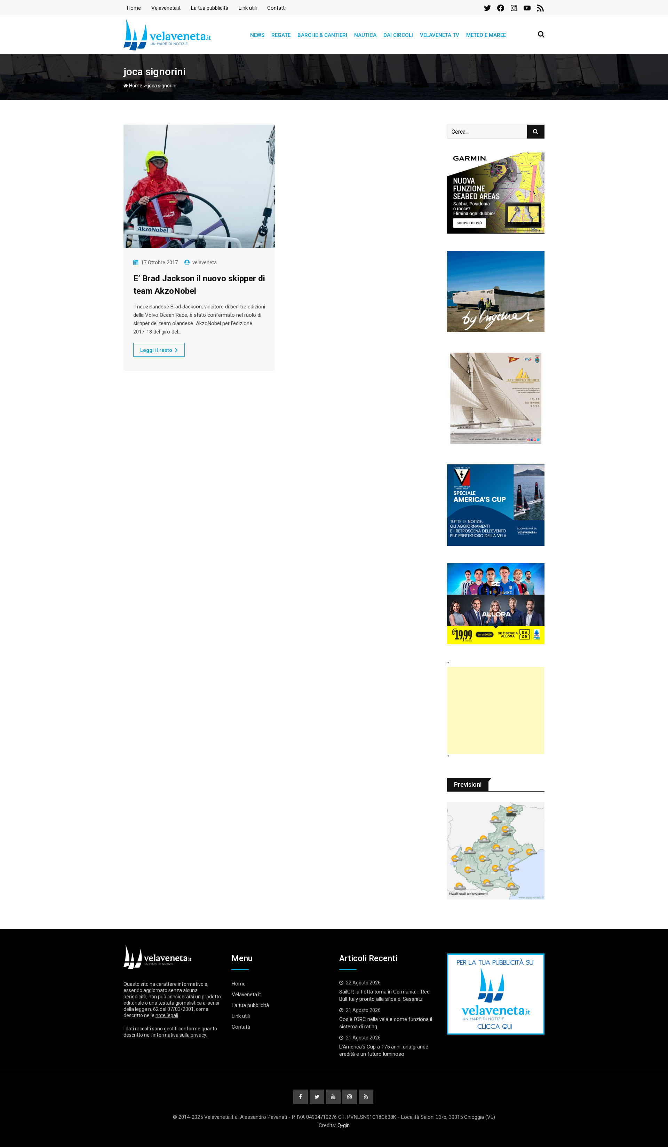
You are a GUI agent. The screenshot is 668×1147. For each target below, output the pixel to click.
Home (134, 8)
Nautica (365, 35)
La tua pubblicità (209, 8)
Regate (281, 35)
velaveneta (204, 262)
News (257, 35)
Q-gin (343, 1125)
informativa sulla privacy (179, 1035)
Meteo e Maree (486, 35)
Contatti (276, 8)
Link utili (248, 8)
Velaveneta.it (166, 8)
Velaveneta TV (439, 35)
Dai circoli (398, 35)
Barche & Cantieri (322, 35)
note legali (167, 1015)
